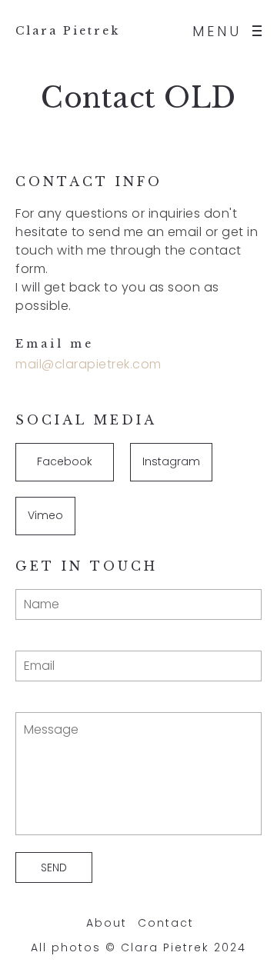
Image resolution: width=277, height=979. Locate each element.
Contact (166, 923)
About (106, 923)
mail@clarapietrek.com (88, 364)
